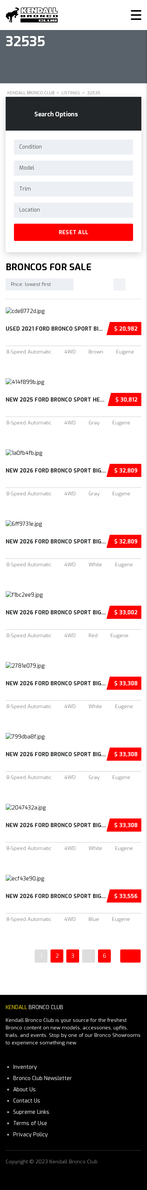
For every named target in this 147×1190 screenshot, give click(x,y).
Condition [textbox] (30, 146)
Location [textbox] (29, 210)
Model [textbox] (26, 168)
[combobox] (73, 147)
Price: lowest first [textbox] (31, 284)
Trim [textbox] (25, 189)
